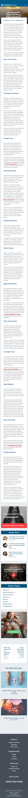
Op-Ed (4, 601)
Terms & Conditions (14, 792)
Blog (14, 770)
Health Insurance (7, 592)
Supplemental (7, 604)
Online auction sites (11, 164)
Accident (14, 758)
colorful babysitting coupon (12, 314)
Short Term (14, 746)
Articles (13, 7)
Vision (14, 756)
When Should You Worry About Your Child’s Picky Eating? (16, 554)
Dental (14, 754)
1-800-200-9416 (14, 781)
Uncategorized (7, 606)
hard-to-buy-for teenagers (10, 369)
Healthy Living (7, 594)
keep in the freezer (8, 199)
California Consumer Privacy (14, 795)
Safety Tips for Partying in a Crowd (14, 718)
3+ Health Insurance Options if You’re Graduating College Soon (17, 545)
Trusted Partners (14, 768)
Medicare (5, 597)
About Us (14, 766)
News (4, 599)
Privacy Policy (14, 794)
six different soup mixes (15, 445)
